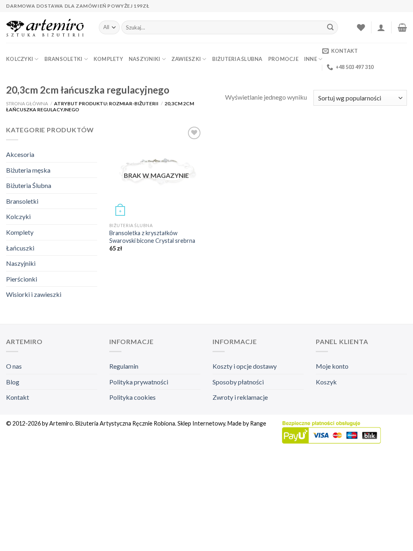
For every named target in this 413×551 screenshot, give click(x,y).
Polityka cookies (132, 397)
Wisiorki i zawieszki (33, 294)
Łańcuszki (20, 248)
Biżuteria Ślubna (237, 59)
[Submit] (330, 27)
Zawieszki (186, 59)
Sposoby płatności (238, 382)
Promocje (283, 59)
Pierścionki (21, 279)
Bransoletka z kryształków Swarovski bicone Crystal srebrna (152, 237)
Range (258, 423)
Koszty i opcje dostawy (245, 366)
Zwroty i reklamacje (240, 397)
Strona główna (27, 103)
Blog (12, 382)
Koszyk (326, 382)
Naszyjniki (145, 59)
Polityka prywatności (138, 382)
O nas (14, 366)
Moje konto (332, 366)
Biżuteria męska (28, 170)
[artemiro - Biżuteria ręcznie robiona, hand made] (46, 27)
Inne (310, 59)
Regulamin (123, 366)
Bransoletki (63, 59)
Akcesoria (20, 154)
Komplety (108, 59)
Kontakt (17, 397)
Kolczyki (19, 59)
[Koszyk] (402, 27)
